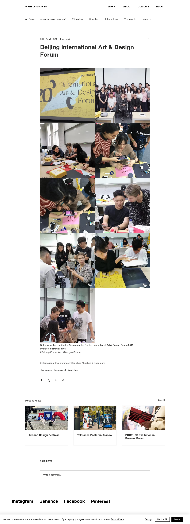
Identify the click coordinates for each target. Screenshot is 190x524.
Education (77, 19)
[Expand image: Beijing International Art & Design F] (122, 95)
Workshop (94, 19)
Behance (48, 501)
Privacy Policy (117, 519)
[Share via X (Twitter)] (48, 380)
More (145, 19)
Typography (130, 19)
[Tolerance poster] (95, 418)
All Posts (29, 19)
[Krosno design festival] (46, 418)
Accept (177, 519)
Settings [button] (148, 519)
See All (161, 400)
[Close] (186, 519)
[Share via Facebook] (41, 380)
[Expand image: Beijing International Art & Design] (67, 95)
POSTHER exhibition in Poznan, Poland (140, 436)
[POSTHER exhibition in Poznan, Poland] (143, 418)
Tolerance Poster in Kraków (94, 435)
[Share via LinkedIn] (56, 380)
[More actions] (148, 39)
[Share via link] (63, 380)
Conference (46, 370)
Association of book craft (53, 19)
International (111, 19)
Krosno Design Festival (44, 435)
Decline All (162, 519)
